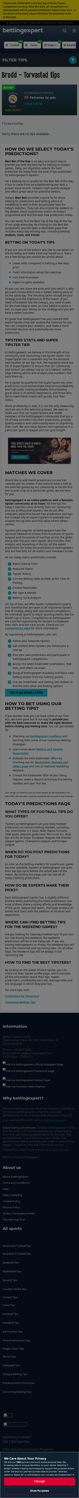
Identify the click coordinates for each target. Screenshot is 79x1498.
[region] (39, 1475)
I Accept (39, 1481)
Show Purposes (39, 1490)
